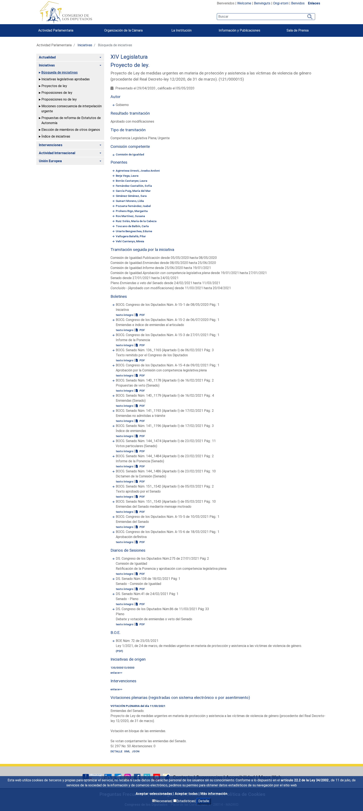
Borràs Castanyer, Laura (131, 180)
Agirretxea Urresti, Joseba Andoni (138, 170)
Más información (213, 794)
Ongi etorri (280, 3)
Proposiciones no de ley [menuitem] (59, 99)
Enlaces (314, 3)
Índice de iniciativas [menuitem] (55, 136)
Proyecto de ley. (130, 65)
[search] (266, 16)
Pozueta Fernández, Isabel (133, 206)
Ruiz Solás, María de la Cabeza (136, 221)
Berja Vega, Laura (127, 175)
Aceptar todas (187, 794)
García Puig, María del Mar (133, 190)
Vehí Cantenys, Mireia (130, 241)
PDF (142, 315)
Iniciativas (85, 45)
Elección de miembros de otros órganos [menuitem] (70, 130)
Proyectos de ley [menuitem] (54, 86)
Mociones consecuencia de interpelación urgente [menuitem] (71, 108)
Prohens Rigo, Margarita (132, 211)
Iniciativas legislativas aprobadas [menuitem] (65, 79)
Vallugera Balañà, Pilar (131, 236)
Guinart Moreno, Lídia (130, 201)
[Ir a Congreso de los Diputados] (65, 12)
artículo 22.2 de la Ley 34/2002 (305, 780)
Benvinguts (262, 3)
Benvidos (298, 3)
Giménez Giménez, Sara (131, 195)
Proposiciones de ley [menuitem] (56, 93)
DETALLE (116, 751)
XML (127, 751)
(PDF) (119, 651)
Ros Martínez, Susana (130, 216)
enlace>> (116, 672)
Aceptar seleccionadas (154, 794)
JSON (135, 751)
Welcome (244, 3)
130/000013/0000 (122, 667)
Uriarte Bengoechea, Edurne (134, 231)
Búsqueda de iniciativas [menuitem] (59, 72)
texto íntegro (125, 315)
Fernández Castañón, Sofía (134, 185)
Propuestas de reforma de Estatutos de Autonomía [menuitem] (71, 120)
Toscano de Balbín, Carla (132, 226)
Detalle (203, 801)
